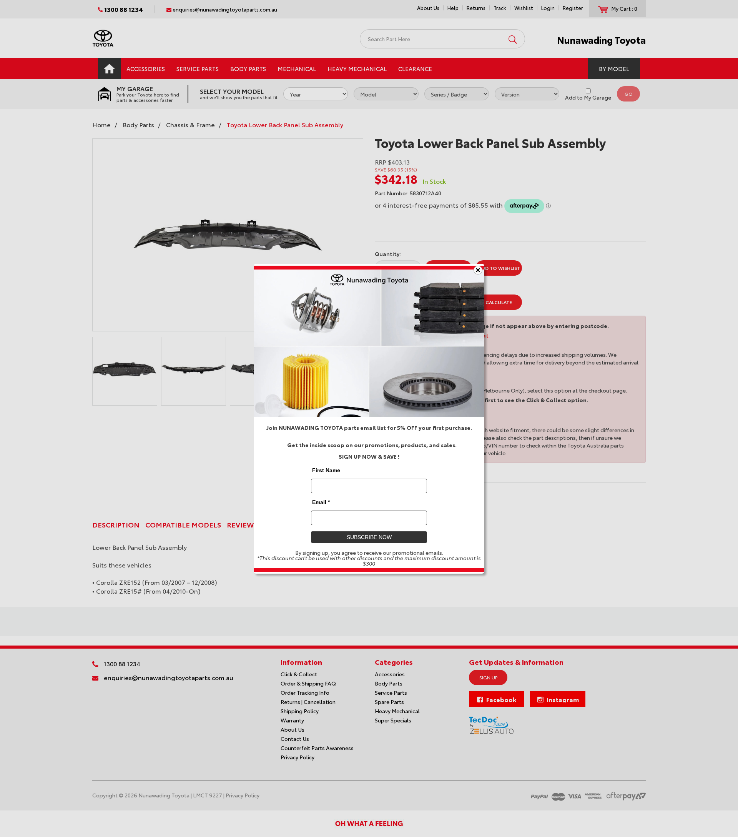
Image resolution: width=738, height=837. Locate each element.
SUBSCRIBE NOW (369, 537)
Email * (321, 502)
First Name (326, 470)
